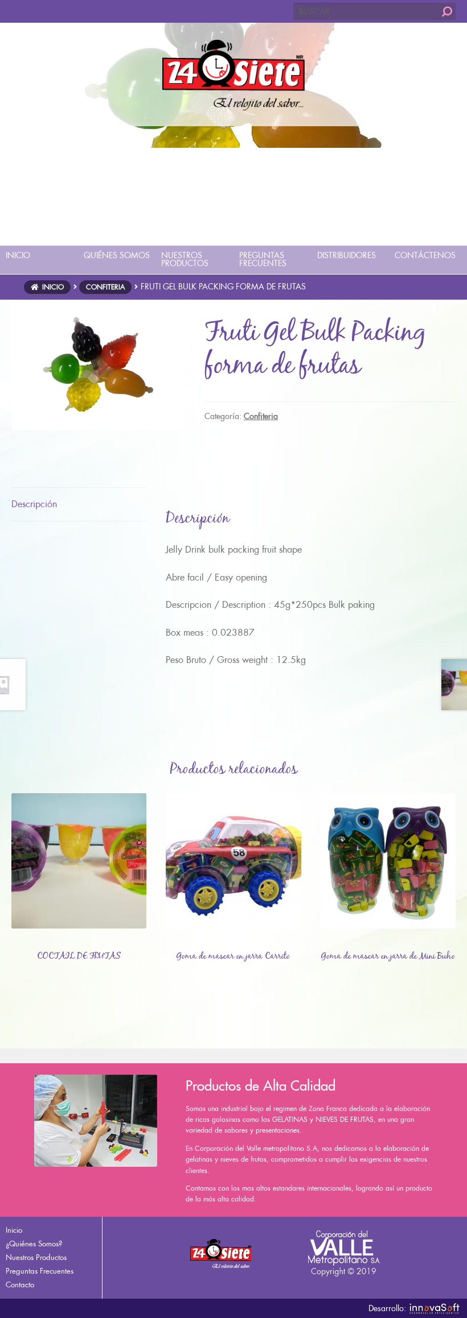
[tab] (78, 504)
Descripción (34, 504)
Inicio (53, 287)
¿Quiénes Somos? (34, 1244)
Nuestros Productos (36, 1257)
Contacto (20, 1285)
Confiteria (105, 287)
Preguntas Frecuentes (39, 1271)
